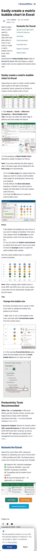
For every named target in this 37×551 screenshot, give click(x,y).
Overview (20, 36)
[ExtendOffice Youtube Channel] (12, 524)
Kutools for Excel (7, 61)
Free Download (22, 40)
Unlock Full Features (19, 506)
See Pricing (25, 500)
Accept (9, 547)
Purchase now (22, 44)
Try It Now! (11, 500)
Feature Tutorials (23, 49)
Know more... (13, 421)
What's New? (21, 53)
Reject (25, 547)
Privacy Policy (12, 542)
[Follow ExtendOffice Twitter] (7, 524)
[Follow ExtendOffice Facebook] (3, 524)
